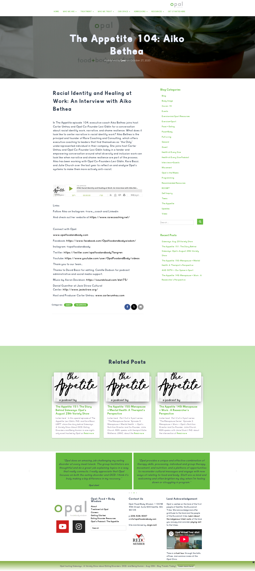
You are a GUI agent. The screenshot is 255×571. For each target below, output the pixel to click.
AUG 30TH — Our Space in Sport (177, 270)
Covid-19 (167, 106)
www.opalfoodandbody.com (70, 235)
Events (165, 111)
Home (56, 11)
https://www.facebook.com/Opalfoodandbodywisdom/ (101, 240)
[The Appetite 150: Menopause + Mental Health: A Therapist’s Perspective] (127, 386)
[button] (75, 11)
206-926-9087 (139, 516)
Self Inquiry (167, 193)
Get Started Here (176, 11)
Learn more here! (186, 566)
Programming (168, 178)
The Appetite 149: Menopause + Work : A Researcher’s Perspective (178, 410)
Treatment (86, 11)
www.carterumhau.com (110, 295)
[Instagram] (79, 526)
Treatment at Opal (100, 509)
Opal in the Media (170, 172)
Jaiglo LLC (152, 525)
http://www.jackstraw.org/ (80, 289)
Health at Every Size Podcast (175, 157)
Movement (167, 167)
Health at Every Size (171, 152)
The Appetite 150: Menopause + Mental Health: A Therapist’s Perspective (127, 410)
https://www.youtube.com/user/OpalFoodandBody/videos (102, 258)
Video (164, 213)
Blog (164, 96)
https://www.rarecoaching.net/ (110, 217)
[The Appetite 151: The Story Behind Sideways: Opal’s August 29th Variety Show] (76, 386)
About (94, 506)
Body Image (167, 101)
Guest (68, 305)
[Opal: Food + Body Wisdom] (176, 4)
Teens (165, 198)
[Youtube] (62, 526)
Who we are (69, 11)
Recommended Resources (174, 183)
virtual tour (179, 553)
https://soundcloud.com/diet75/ (107, 280)
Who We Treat (105, 11)
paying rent (196, 522)
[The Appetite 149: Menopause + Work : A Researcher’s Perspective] (179, 386)
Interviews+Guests (171, 162)
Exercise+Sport (169, 121)
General (165, 142)
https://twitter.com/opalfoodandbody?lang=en (93, 252)
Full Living (166, 137)
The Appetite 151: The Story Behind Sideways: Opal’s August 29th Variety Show (180, 251)
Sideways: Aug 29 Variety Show (177, 241)
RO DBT (166, 188)
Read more (89, 433)
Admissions (140, 11)
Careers (95, 512)
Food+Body (167, 131)
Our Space (123, 11)
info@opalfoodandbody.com (143, 519)
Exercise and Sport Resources (176, 116)
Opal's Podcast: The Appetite (105, 521)
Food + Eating (168, 126)
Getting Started (98, 515)
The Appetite (81, 305)
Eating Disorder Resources (103, 518)
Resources (157, 11)
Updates (166, 208)
